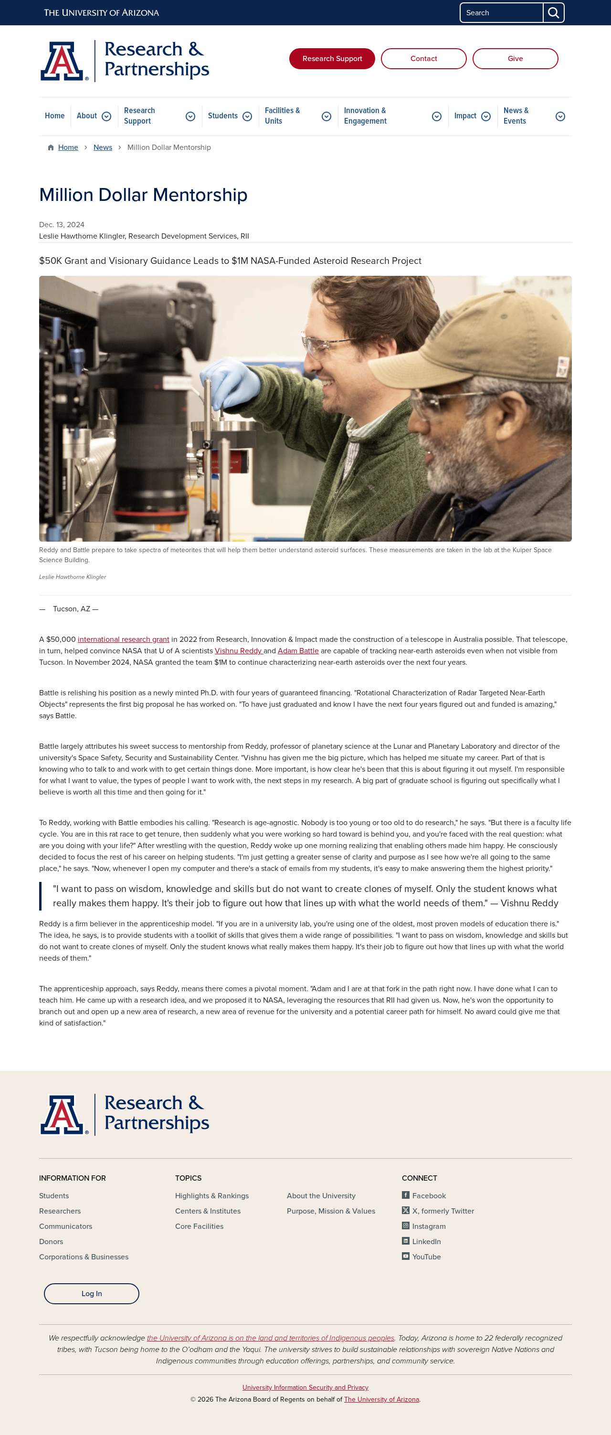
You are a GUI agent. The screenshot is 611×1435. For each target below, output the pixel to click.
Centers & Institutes (208, 1211)
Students (223, 116)
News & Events (516, 116)
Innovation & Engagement (365, 116)
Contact (424, 58)
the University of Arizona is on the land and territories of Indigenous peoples (270, 1338)
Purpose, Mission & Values (331, 1211)
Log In (92, 1294)
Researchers (60, 1211)
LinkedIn (426, 1241)
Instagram (429, 1226)
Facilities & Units (282, 116)
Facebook (429, 1196)
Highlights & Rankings (212, 1196)
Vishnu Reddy (239, 651)
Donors (51, 1241)
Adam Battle (298, 651)
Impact (465, 116)
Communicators (65, 1226)
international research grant (123, 639)
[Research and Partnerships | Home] (124, 61)
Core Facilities (199, 1226)
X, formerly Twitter (443, 1211)
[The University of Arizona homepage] (102, 13)
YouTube (426, 1257)
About (87, 116)
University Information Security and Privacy (305, 1387)
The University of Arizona (381, 1399)
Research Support (332, 58)
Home (55, 116)
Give (515, 58)
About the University (321, 1196)
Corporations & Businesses (83, 1257)
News (103, 147)
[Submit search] (554, 12)
